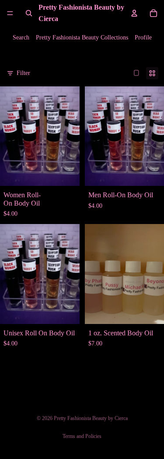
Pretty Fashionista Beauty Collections (82, 37)
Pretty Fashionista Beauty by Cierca (91, 418)
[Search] (28, 13)
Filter (23, 73)
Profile (143, 37)
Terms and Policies (82, 436)
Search (21, 37)
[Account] (134, 13)
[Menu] (10, 13)
